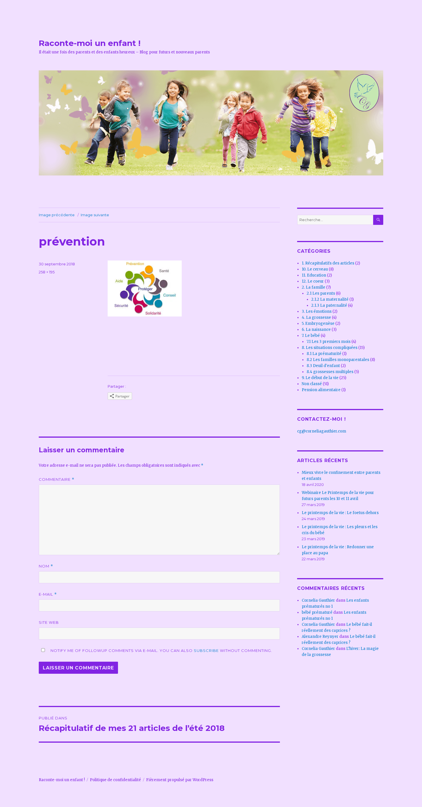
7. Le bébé (311, 335)
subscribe (206, 650)
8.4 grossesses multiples (330, 371)
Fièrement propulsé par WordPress (179, 779)
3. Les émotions (317, 311)
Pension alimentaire (321, 389)
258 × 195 (47, 272)
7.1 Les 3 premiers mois (329, 341)
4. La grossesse (316, 317)
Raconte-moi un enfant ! (89, 43)
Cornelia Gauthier (318, 600)
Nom (46, 566)
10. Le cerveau (315, 269)
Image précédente (57, 215)
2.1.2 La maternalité (330, 299)
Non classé (312, 383)
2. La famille (313, 287)
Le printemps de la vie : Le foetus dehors (340, 512)
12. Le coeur (313, 281)
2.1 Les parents (321, 293)
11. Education (314, 275)
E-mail (48, 594)
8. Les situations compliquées (329, 347)
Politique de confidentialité (115, 779)
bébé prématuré (317, 612)
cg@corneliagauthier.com (321, 431)
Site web (49, 622)
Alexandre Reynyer (320, 636)
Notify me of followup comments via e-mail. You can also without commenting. (160, 650)
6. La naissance (316, 329)
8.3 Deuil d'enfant (323, 365)
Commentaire (56, 479)
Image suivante (95, 215)
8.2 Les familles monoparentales (338, 359)
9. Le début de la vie (320, 377)
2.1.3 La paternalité (329, 305)
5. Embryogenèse (318, 323)
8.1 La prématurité (324, 353)
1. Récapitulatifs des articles (328, 263)
